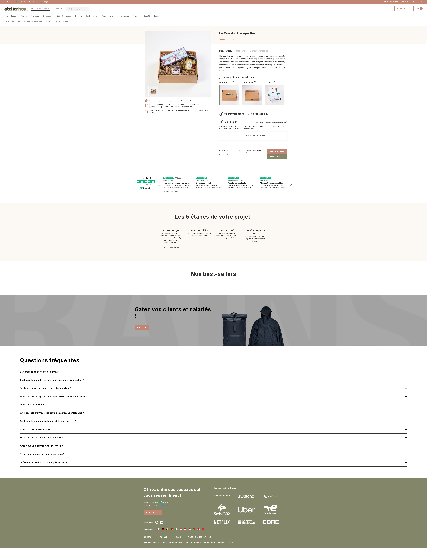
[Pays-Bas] (190, 529)
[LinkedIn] (161, 522)
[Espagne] (172, 529)
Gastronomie (107, 16)
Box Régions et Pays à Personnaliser (37, 21)
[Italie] (176, 529)
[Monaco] (185, 529)
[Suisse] (203, 529)
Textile (24, 16)
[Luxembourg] (181, 529)
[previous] (221, 95)
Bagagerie (48, 16)
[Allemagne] (163, 529)
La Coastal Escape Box (61, 21)
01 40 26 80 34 (418, 2)
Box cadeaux (10, 16)
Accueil (7, 21)
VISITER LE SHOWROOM (391, 2)
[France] (158, 529)
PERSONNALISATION (40, 9)
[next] (160, 91)
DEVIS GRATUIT (404, 9)
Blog (178, 537)
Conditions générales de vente (175, 542)
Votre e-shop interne (199, 537)
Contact (148, 537)
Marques (35, 16)
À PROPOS (58, 9)
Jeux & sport (123, 16)
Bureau (78, 16)
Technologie (91, 16)
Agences (164, 537)
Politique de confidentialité (203, 542)
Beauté (147, 16)
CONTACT (405, 2)
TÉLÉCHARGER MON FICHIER (253, 136)
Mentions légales (151, 542)
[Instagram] (156, 522)
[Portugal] (194, 529)
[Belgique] (167, 529)
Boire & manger (64, 16)
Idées (156, 16)
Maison (136, 16)
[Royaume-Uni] (198, 529)
